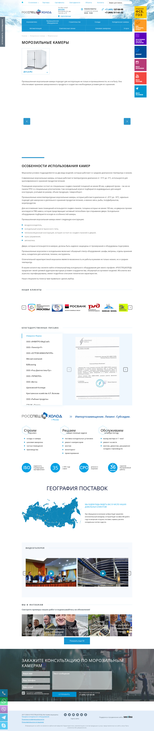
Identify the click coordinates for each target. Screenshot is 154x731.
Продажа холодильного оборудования (35, 717)
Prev (25, 573)
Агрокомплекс (31, 22)
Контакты (100, 2)
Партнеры (45, 2)
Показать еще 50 (77, 641)
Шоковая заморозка (103, 28)
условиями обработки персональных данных (37, 692)
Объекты (88, 2)
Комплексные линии (67, 28)
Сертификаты (59, 2)
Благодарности (75, 2)
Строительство (74, 22)
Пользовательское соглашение (33, 722)
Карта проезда (66, 16)
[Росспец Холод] (37, 12)
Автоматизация (36, 28)
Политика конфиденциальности (33, 719)
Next (129, 573)
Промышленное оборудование (52, 22)
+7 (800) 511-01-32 (114, 12)
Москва (61, 9)
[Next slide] (125, 369)
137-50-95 (114, 9)
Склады (97, 22)
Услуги (126, 28)
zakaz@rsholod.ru (117, 16)
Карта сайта (75, 719)
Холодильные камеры (120, 22)
